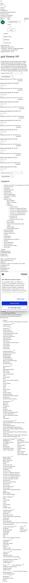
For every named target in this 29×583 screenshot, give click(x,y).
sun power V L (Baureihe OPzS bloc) (18, 210)
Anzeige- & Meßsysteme (9, 233)
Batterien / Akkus (8, 199)
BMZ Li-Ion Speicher (11, 202)
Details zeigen (20, 298)
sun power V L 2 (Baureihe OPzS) (18, 213)
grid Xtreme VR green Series (16, 219)
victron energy (10, 220)
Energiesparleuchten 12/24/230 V (11, 239)
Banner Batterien (11, 200)
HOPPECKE (10, 205)
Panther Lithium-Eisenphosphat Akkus (15, 223)
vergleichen (20, 80)
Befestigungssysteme (9, 189)
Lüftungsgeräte (7, 236)
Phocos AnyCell (10, 222)
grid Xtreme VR (13, 217)
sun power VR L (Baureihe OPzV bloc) (19, 211)
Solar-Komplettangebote (9, 194)
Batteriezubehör (10, 227)
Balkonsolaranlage (8, 244)
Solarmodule (7, 188)
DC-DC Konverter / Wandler (10, 245)
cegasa (8, 225)
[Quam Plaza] (3, 19)
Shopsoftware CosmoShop (6, 316)
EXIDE (8, 203)
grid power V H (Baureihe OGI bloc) (18, 208)
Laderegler (6, 197)
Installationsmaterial (8, 231)
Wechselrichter (7, 191)
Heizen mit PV (7, 237)
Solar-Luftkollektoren (9, 242)
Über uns (5, 581)
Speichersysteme (8, 192)
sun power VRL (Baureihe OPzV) (17, 214)
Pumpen (6, 234)
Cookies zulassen (14, 303)
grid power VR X (13, 216)
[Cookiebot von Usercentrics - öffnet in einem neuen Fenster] (20, 274)
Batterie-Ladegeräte (8, 230)
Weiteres (6, 240)
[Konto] (27, 19)
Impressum (3, 311)
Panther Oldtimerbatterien (13, 228)
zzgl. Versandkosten (16, 314)
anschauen (20, 79)
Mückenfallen (7, 247)
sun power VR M (14, 206)
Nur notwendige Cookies (14, 307)
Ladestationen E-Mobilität (10, 196)
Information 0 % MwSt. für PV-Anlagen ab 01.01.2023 (16, 185)
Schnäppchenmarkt (8, 186)
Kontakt (4, 579)
